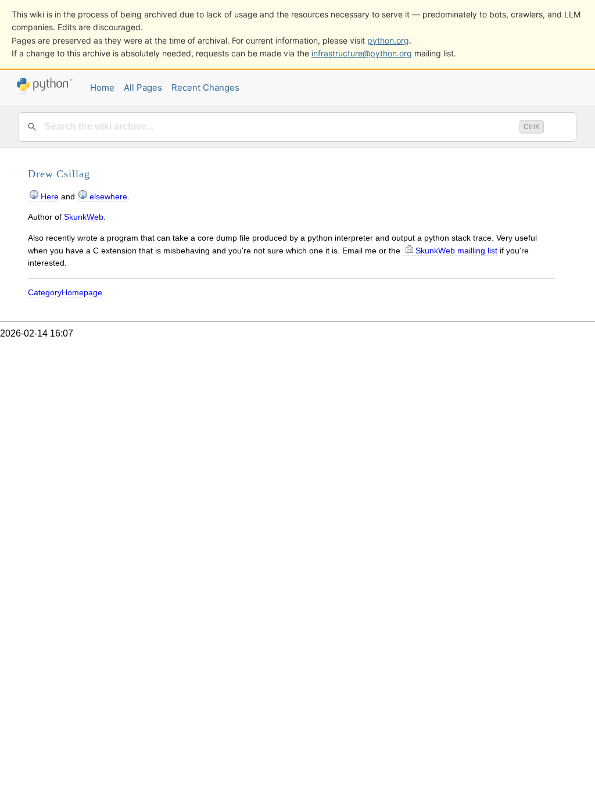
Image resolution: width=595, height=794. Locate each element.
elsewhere (108, 196)
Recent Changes (205, 87)
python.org (388, 40)
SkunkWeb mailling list (456, 250)
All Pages (143, 87)
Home (102, 87)
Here (50, 196)
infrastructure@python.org (361, 53)
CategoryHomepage (65, 292)
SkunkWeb (83, 216)
